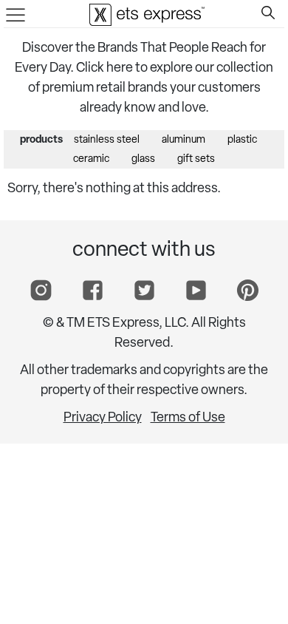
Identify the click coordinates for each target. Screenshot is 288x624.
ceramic (91, 159)
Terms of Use (188, 418)
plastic (242, 140)
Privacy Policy (103, 418)
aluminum (183, 140)
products (41, 140)
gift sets (196, 159)
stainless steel (107, 140)
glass (143, 159)
